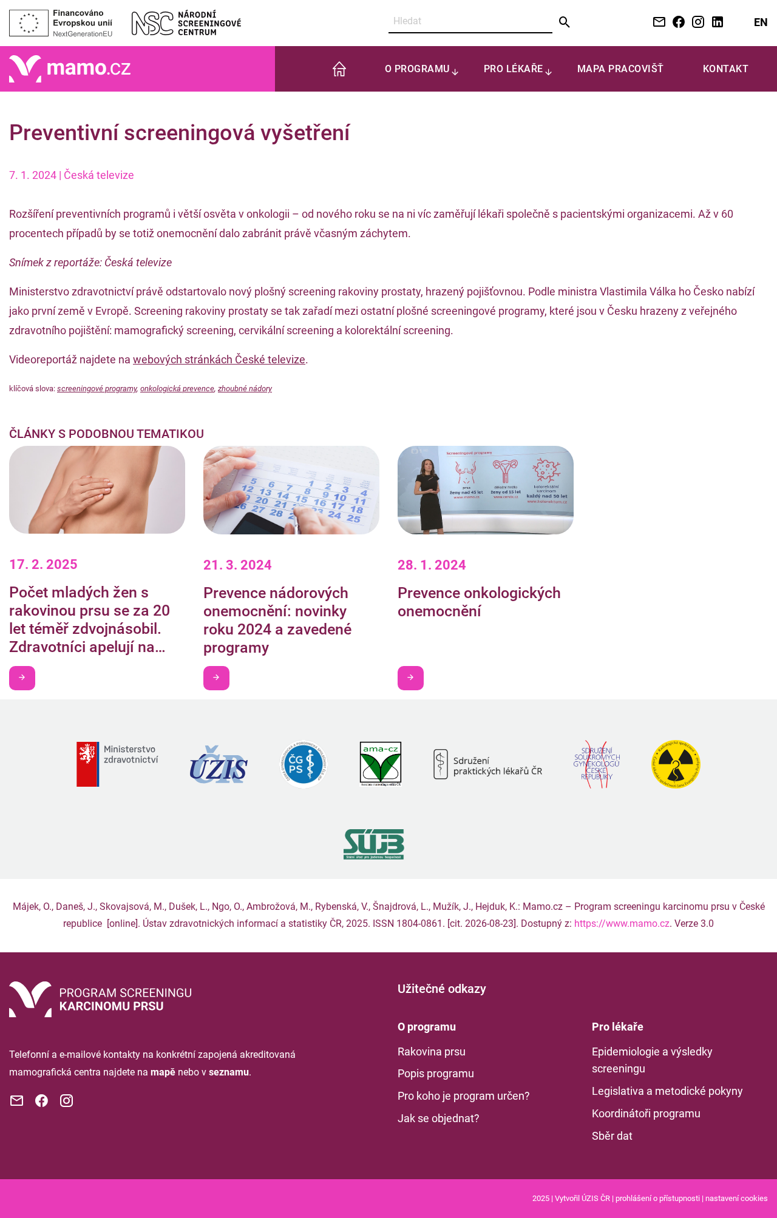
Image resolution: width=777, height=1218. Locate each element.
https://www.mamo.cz (622, 923)
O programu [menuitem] (417, 69)
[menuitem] (339, 69)
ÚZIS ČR (596, 1198)
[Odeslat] (564, 22)
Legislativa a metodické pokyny (667, 1091)
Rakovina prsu (432, 1051)
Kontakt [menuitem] (726, 69)
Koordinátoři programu (646, 1113)
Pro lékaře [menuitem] (513, 69)
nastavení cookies (736, 1198)
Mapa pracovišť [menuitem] (620, 69)
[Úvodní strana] (100, 998)
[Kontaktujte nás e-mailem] (657, 22)
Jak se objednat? (439, 1118)
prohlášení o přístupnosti (658, 1198)
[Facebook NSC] (676, 22)
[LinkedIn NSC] (715, 22)
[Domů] (70, 68)
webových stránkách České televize (219, 359)
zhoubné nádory (245, 388)
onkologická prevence (177, 388)
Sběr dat (612, 1135)
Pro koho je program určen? (464, 1095)
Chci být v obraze (22, 678)
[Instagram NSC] (695, 22)
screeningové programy (97, 388)
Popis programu (436, 1073)
